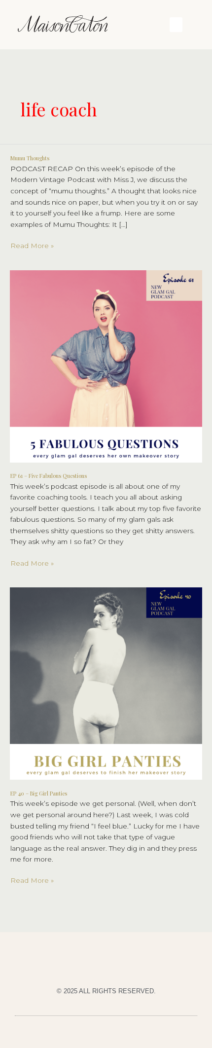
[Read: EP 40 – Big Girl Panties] (106, 683)
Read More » (32, 245)
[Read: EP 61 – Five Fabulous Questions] (106, 365)
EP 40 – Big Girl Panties (38, 793)
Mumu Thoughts (29, 158)
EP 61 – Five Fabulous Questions (48, 475)
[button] (176, 24)
